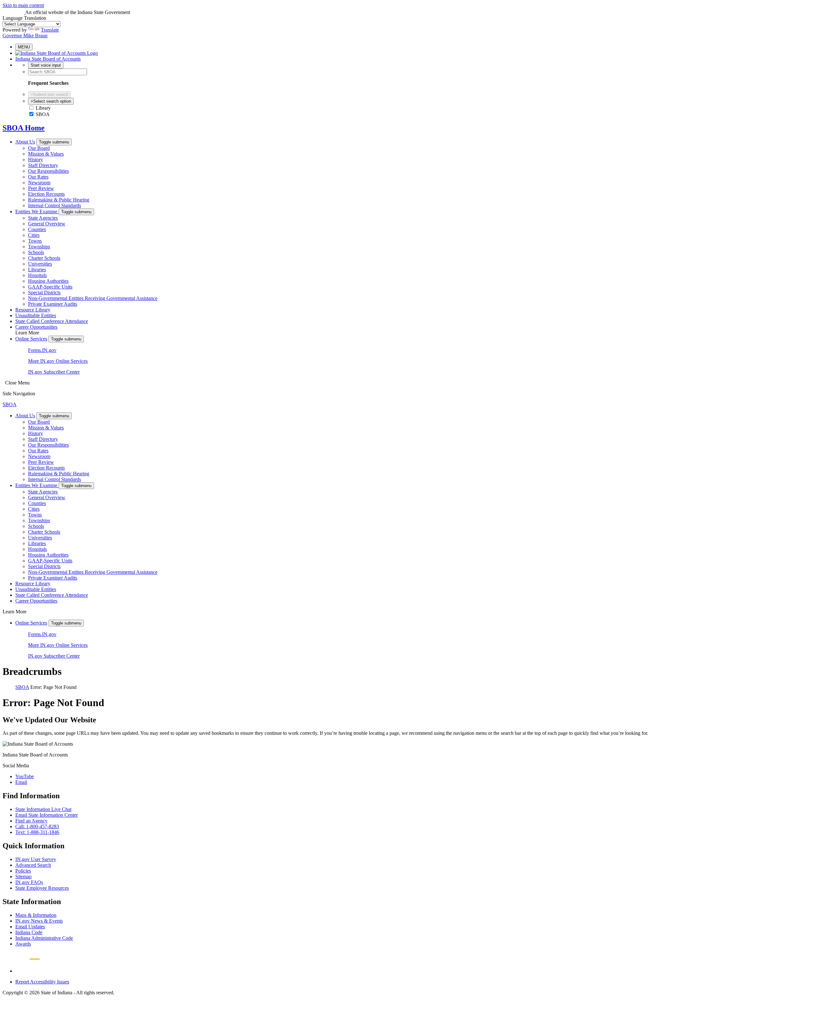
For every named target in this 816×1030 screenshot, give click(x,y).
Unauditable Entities (35, 315)
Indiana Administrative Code (44, 938)
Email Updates (30, 926)
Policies (23, 870)
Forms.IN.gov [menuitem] (42, 350)
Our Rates (38, 176)
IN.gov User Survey (35, 859)
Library (43, 108)
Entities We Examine (37, 211)
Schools (36, 252)
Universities (40, 264)
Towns (35, 241)
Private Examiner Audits (52, 304)
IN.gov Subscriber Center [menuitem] (54, 372)
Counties (37, 229)
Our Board (39, 148)
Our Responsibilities (48, 171)
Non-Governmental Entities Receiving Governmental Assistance (92, 298)
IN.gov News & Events (39, 921)
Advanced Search (33, 865)
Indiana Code (28, 932)
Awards (23, 943)
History (35, 159)
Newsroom (39, 182)
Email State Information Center (46, 815)
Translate (50, 30)
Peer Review (41, 188)
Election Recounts (46, 194)
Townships (39, 246)
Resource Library (32, 309)
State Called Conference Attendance (51, 321)
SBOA (43, 114)
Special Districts (44, 292)
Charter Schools (44, 258)
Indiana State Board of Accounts (48, 59)
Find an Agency (31, 820)
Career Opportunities (36, 327)
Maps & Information (35, 915)
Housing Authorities (48, 281)
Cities (34, 235)
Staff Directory (43, 165)
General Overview (46, 223)
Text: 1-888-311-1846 (37, 832)
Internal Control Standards (54, 205)
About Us (25, 141)
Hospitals (37, 275)
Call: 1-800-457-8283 (37, 826)
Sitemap (23, 876)
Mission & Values (46, 154)
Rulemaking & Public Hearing (58, 199)
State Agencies (43, 218)
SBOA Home (24, 128)
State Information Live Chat (43, 809)
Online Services (31, 338)
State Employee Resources (42, 888)
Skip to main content (23, 5)
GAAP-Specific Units (50, 286)
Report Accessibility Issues (42, 981)
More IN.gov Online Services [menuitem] (58, 361)
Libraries (37, 269)
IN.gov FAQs (29, 882)
